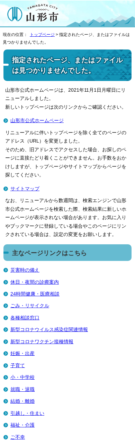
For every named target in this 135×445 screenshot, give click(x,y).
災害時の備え (24, 270)
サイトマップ (24, 188)
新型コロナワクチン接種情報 (41, 341)
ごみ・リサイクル (29, 305)
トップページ (42, 34)
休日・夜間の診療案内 (34, 282)
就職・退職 (22, 389)
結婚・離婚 (22, 401)
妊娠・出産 (22, 353)
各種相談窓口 (24, 317)
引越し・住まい (27, 413)
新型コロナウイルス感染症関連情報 (49, 329)
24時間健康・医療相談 (35, 294)
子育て (17, 365)
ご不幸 (17, 437)
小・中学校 (22, 377)
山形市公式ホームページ (37, 120)
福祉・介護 (22, 425)
